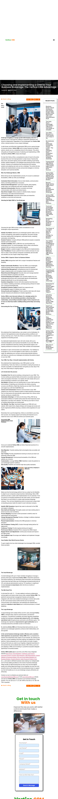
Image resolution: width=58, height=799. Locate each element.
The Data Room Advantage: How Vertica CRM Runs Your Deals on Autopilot (50, 126)
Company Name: (24, 764)
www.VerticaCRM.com (28, 677)
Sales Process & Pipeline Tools (28, 659)
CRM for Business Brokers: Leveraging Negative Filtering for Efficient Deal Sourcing (50, 262)
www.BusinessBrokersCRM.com (9, 677)
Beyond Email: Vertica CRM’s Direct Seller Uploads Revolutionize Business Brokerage (50, 187)
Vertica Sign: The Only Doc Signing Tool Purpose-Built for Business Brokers (50, 176)
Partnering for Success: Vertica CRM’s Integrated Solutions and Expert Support (50, 288)
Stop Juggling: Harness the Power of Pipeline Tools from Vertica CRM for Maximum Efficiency (50, 322)
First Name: (23, 743)
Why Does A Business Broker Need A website (49, 347)
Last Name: (23, 748)
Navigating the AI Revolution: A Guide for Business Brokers (50, 222)
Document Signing (6, 655)
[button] (54, 40)
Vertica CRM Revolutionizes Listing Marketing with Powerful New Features (50, 199)
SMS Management (30, 655)
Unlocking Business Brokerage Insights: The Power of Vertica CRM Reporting (50, 299)
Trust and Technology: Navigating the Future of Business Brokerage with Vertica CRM (50, 210)
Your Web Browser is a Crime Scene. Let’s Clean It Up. (50, 135)
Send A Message (29, 785)
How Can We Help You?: (26, 774)
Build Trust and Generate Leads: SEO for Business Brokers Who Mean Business (50, 310)
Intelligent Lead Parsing (28, 653)
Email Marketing (17, 653)
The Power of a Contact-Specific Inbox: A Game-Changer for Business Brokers (50, 233)
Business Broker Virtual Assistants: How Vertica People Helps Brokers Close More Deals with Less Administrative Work (50, 112)
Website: (22, 769)
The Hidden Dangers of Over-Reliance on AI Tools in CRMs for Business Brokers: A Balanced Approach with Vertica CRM (50, 247)
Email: (21, 753)
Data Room (9, 653)
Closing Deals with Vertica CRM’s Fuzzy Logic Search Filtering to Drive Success (50, 166)
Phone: (21, 758)
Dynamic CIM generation (18, 655)
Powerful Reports (15, 659)
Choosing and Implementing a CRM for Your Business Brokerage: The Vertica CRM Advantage (50, 275)
